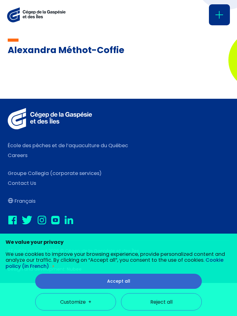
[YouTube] (57, 220)
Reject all (161, 302)
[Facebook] (14, 220)
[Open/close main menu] (219, 14)
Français (25, 201)
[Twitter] (29, 220)
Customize (75, 302)
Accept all (118, 281)
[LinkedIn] (71, 220)
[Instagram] (44, 220)
